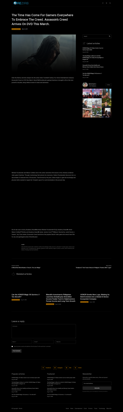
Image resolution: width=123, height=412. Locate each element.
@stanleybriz (92, 84)
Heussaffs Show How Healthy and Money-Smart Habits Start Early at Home (93, 66)
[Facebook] (102, 3)
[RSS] (66, 367)
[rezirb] (16, 248)
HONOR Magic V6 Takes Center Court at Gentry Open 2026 (26, 377)
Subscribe (97, 388)
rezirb (22, 244)
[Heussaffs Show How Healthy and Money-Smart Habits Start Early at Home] (108, 67)
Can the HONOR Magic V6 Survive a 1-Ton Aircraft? (26, 295)
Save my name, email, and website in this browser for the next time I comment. (32, 346)
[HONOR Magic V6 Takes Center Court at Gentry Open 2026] (108, 50)
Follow (108, 85)
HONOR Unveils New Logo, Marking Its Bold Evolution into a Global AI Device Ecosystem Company (94, 296)
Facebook (48, 368)
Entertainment (16, 29)
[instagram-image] (87, 93)
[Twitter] (110, 3)
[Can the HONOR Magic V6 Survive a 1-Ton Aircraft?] (108, 75)
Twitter (79, 368)
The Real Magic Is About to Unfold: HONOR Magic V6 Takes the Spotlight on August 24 (93, 57)
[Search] (109, 36)
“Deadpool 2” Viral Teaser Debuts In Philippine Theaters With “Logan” (93, 268)
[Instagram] (106, 3)
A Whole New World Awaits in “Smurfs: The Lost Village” (26, 268)
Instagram (60, 368)
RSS (70, 368)
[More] (68, 70)
